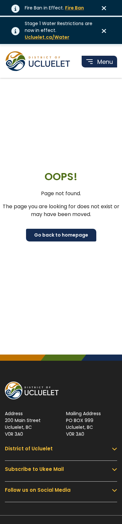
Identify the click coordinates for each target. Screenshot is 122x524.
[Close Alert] (106, 7)
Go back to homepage (61, 235)
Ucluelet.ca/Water (47, 37)
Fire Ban (74, 8)
